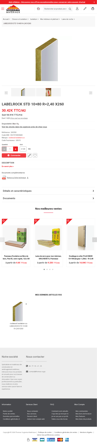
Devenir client (32, 416)
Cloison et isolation (19, 19)
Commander (16, 155)
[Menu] (3, 9)
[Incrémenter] (15, 149)
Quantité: (5, 144)
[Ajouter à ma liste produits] (35, 155)
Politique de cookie (45, 432)
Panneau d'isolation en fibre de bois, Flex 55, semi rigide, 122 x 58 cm (16, 258)
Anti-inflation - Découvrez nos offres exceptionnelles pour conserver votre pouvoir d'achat (47, 2)
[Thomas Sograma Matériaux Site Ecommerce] (13, 9)
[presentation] (94, 239)
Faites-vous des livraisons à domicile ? (65, 419)
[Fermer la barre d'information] (94, 2)
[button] (44, 269)
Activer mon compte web (36, 419)
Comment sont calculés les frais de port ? (66, 411)
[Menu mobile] (3, 8)
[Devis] (85, 9)
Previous (6, 92)
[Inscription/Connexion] (77, 9)
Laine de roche (67, 19)
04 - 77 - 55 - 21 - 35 (35, 366)
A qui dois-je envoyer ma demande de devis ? (68, 414)
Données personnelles (11, 416)
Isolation (33, 19)
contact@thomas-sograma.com (37, 371)
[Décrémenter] (4, 149)
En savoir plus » (8, 166)
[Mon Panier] (92, 9)
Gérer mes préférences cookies (48, 435)
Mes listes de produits (83, 419)
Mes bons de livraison (83, 414)
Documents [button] (9, 198)
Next (90, 92)
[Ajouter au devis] (29, 155)
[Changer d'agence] (38, 9)
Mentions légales (86, 432)
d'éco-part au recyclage (19, 118)
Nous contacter (32, 411)
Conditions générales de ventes (14, 419)
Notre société (8, 411)
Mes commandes (82, 411)
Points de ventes (9, 414)
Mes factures (80, 416)
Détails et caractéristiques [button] (17, 190)
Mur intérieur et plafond (49, 19)
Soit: (21, 144)
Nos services (31, 414)
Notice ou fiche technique (16, 178)
